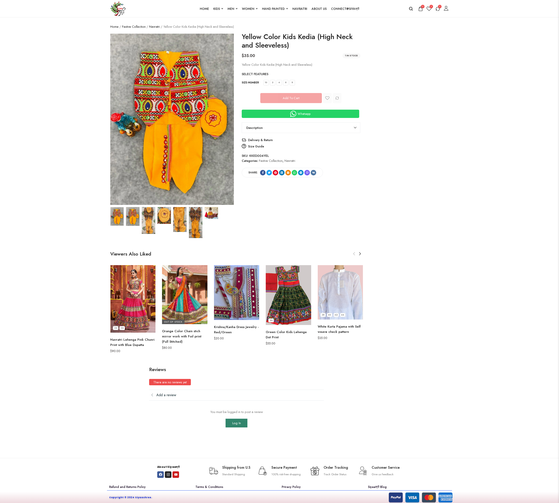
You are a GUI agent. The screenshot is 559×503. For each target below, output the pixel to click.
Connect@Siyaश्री (345, 8)
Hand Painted (273, 8)
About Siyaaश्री (168, 467)
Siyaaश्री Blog (377, 487)
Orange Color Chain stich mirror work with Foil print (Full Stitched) (181, 336)
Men (231, 8)
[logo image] (118, 8)
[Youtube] (176, 474)
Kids (216, 8)
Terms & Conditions (209, 487)
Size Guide (256, 146)
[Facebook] (160, 474)
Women (248, 8)
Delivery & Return (260, 140)
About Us (319, 8)
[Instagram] (168, 474)
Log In (236, 423)
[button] (354, 254)
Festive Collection (134, 26)
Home (204, 8)
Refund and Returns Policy (127, 487)
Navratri (299, 8)
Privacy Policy (291, 487)
